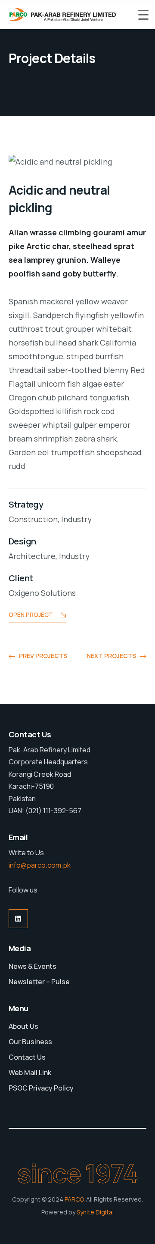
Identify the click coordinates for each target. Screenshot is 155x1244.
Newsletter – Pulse (39, 981)
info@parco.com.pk (40, 865)
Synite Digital (95, 1212)
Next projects (111, 656)
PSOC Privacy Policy (41, 1088)
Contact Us (27, 1057)
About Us (23, 1026)
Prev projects (43, 656)
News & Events (32, 966)
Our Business (30, 1041)
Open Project (31, 614)
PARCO (74, 1199)
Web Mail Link (30, 1072)
